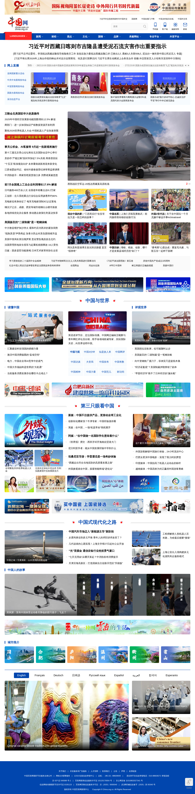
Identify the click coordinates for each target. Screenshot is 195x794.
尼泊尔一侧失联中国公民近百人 (159, 53)
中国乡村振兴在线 (166, 19)
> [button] (188, 65)
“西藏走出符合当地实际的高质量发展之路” (90, 462)
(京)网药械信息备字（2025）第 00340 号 (138, 784)
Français (40, 675)
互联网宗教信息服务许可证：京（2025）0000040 (96, 784)
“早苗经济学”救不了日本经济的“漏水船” (155, 373)
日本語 (76, 675)
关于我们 (62, 771)
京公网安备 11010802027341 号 (129, 781)
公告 (115, 771)
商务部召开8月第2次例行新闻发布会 (88, 97)
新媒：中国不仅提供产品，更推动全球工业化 (94, 415)
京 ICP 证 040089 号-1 (61, 781)
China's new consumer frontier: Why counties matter (159, 746)
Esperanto (172, 675)
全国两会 (74, 265)
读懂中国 (13, 307)
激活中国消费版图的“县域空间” (23, 354)
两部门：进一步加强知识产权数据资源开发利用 (30, 125)
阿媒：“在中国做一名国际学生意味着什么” (93, 435)
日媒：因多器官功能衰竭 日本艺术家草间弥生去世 (31, 250)
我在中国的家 (75, 214)
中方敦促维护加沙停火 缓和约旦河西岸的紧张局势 (31, 228)
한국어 (153, 675)
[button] (188, 146)
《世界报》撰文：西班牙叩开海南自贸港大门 (92, 442)
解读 (53, 119)
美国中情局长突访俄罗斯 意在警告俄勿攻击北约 (30, 239)
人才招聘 (94, 771)
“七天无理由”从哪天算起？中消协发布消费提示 (93, 557)
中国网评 (120, 352)
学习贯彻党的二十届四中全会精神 (25, 261)
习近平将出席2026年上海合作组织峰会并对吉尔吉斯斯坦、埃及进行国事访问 (56, 58)
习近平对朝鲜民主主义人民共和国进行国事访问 (73, 261)
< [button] (186, 65)
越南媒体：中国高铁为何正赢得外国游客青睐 (159, 469)
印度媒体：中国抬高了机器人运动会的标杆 (158, 463)
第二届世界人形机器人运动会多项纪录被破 (90, 184)
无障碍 (189, 788)
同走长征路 (94, 265)
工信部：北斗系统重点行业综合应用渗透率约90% (31, 196)
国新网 (134, 19)
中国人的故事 (16, 569)
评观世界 (141, 307)
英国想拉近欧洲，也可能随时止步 (152, 348)
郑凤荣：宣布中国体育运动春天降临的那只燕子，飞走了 (36, 612)
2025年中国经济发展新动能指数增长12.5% (27, 119)
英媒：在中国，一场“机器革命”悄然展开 (89, 427)
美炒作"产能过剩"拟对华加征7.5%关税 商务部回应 (31, 158)
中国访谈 (114, 247)
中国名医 (114, 214)
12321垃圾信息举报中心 (84, 776)
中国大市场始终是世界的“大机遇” (24, 367)
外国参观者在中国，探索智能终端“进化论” (90, 469)
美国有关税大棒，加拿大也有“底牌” (151, 340)
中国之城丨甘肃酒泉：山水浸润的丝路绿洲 (27, 560)
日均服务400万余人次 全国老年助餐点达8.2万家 (30, 190)
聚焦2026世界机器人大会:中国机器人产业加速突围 (31, 130)
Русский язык (97, 675)
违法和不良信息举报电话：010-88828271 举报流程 (148, 776)
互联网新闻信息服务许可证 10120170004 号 (93, 781)
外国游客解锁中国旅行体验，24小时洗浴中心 (160, 451)
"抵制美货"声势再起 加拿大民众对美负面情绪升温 (31, 233)
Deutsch (58, 675)
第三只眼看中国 (97, 405)
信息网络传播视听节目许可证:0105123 (56, 784)
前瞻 (136, 58)
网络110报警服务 (63, 776)
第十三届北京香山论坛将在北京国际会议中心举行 (31, 152)
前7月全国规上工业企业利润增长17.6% (28, 184)
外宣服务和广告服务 (78, 771)
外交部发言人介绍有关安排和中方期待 (159, 58)
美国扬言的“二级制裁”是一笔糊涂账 (26, 222)
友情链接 (132, 771)
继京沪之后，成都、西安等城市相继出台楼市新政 (31, 207)
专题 (179, 53)
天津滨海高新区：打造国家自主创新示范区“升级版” (96, 563)
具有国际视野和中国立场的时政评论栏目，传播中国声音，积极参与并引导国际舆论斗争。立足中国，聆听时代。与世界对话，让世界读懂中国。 (97, 339)
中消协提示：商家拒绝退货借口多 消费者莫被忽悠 (31, 175)
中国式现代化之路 (97, 522)
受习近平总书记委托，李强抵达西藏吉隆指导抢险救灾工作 (45, 53)
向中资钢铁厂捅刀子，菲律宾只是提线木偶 (157, 361)
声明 (123, 771)
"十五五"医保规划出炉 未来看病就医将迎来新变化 (31, 164)
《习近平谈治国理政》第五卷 (119, 261)
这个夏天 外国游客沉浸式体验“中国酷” (153, 443)
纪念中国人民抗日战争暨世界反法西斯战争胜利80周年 (34, 265)
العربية (136, 675)
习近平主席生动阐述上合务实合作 (115, 58)
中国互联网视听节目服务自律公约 (38, 776)
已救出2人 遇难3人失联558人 (126, 53)
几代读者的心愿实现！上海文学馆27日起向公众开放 (96, 543)
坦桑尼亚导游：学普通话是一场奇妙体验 (92, 456)
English (21, 675)
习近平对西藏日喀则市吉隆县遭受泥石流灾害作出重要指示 (97, 46)
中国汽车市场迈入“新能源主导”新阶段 (91, 531)
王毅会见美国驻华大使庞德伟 (22, 113)
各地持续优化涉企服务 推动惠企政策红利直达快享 (31, 213)
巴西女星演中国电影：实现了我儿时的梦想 (158, 457)
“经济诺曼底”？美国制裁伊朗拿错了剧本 (156, 367)
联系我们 (106, 771)
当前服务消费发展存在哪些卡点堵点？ (27, 373)
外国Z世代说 (158, 214)
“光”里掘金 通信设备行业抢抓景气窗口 (92, 550)
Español (119, 675)
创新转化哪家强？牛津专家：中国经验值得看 (92, 421)
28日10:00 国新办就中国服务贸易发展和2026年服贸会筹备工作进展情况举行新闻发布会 (78, 65)
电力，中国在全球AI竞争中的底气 (25, 361)
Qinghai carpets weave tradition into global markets (37, 745)
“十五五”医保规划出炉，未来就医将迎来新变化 (29, 340)
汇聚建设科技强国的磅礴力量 (22, 348)
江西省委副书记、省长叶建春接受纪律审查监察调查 (32, 169)
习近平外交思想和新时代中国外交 (113, 19)
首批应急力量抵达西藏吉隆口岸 (93, 53)
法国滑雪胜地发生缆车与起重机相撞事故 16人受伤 (31, 245)
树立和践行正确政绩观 (142, 265)
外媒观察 (11, 444)
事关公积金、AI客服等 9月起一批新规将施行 (31, 146)
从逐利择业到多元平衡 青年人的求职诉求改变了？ (95, 537)
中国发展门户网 (147, 19)
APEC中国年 (115, 265)
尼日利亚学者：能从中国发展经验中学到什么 (92, 448)
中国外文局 (182, 19)
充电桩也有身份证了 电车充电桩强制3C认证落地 (30, 201)
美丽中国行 (168, 265)
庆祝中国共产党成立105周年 (156, 261)
